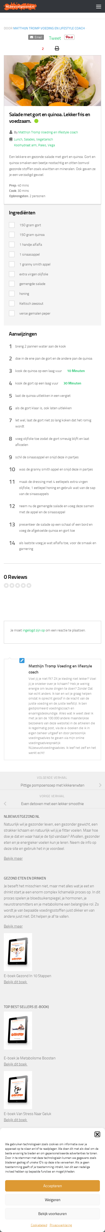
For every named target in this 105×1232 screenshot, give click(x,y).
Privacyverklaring (61, 1225)
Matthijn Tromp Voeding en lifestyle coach (49, 28)
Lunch (18, 139)
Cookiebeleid (39, 1225)
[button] (97, 1134)
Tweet (55, 38)
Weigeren (52, 1200)
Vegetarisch (44, 139)
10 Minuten (75, 371)
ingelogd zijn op (34, 630)
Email (37, 37)
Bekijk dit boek (16, 982)
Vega (51, 145)
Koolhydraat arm (25, 145)
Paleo (42, 145)
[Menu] (98, 6)
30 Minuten (72, 383)
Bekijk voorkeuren (52, 1214)
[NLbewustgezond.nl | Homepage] (25, 6)
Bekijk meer (13, 858)
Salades (29, 139)
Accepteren (52, 1186)
